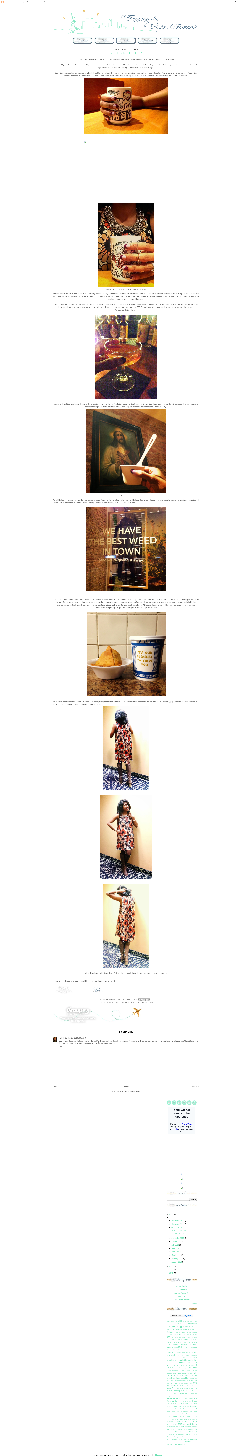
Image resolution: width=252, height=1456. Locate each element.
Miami (188, 1380)
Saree (177, 1401)
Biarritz (194, 1329)
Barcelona (184, 1329)
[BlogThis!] (141, 999)
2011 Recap (170, 1321)
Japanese (175, 1368)
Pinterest (194, 1393)
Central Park (176, 1340)
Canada (178, 1337)
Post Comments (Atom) (131, 1091)
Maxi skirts (173, 1380)
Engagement (193, 1350)
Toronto (175, 1416)
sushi (151, 1002)
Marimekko (181, 1378)
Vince (189, 1419)
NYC (195, 1383)
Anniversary (192, 1323)
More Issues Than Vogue (185, 1383)
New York (171, 1388)
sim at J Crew (141, 289)
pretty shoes (193, 1437)
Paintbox (130, 137)
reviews (174, 1439)
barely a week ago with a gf (177, 65)
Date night (183, 1347)
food (195, 1429)
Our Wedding (175, 1391)
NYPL (184, 1385)
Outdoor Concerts (186, 1391)
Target (178, 1411)
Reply (61, 1046)
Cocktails (124, 1002)
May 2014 (175, 1252)
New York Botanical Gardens (186, 1388)
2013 (171, 1266)
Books (189, 1332)
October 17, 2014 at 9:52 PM (76, 1038)
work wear (181, 1444)
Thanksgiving (185, 1411)
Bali (190, 1327)
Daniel (176, 1347)
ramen (168, 1439)
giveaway (169, 1432)
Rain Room (192, 1396)
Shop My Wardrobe (178, 1234)
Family (169, 1352)
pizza (186, 1437)
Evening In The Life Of (179, 1230)
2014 (171, 1218)
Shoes (194, 1401)
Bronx (176, 1334)
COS (168, 1337)
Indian (145, 1002)
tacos (178, 1442)
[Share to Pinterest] (149, 999)
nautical (194, 1434)
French (169, 1360)
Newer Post (57, 1087)
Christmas (182, 1342)
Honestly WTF (182, 1296)
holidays (185, 1432)
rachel (61, 1038)
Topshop (169, 1416)
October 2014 (176, 1227)
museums (186, 1434)
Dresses (169, 1350)
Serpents (183, 1401)
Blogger (158, 1455)
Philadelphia (184, 1393)
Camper (173, 1337)
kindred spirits (177, 1434)
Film (182, 1355)
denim (175, 1429)
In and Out (186, 1365)
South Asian (175, 1403)
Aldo (195, 1321)
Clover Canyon (191, 1342)
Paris (168, 1393)
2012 (171, 1270)
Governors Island (172, 1363)
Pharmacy (175, 1393)
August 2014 (176, 1241)
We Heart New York (182, 1300)
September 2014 (177, 1238)
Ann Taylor (174, 1323)
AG (176, 1321)
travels (188, 1442)
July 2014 (175, 1245)
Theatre (194, 1414)
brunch (181, 1427)
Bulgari (189, 1334)
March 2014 (176, 1255)
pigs (183, 1437)
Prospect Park (172, 1396)
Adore (191, 1321)
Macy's (169, 1378)
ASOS (180, 1321)
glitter (176, 1432)
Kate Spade (192, 1368)
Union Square (175, 1419)
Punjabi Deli (188, 600)
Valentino (183, 1419)
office (168, 1437)
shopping (193, 1439)
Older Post (195, 1087)
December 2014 (177, 1221)
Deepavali (193, 1347)
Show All (194, 1303)
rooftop (180, 1439)
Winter (175, 1424)
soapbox (169, 1442)
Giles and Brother (190, 1360)
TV (196, 1409)
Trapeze (181, 1416)
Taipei (168, 1411)
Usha (111, 999)
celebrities (188, 1426)
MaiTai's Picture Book (182, 1293)
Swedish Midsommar (187, 1409)
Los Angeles (183, 1375)
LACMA (194, 1370)
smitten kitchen (182, 1286)
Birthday (170, 1332)
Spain (182, 1403)
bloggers (169, 1426)
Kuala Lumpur (185, 1370)
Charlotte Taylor (192, 1339)
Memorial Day (181, 1380)
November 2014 (177, 1224)
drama (185, 1429)
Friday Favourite (177, 1360)
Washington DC (181, 1421)
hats (180, 1432)
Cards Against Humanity (189, 1337)
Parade (194, 1391)
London (175, 1375)
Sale (180, 1398)
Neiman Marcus (192, 1385)
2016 (171, 1211)
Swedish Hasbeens (173, 1409)
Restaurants (172, 1398)
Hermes (172, 1365)
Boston (194, 1332)
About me (186, 1321)
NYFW (179, 1385)
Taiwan (173, 1411)
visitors (169, 1444)
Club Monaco (172, 1345)
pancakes (174, 1437)
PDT (86, 294)
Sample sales (188, 1398)
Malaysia (174, 1378)
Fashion (175, 1352)
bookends (175, 1426)
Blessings (177, 1332)
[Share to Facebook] (146, 999)
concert (169, 1429)
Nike (168, 1391)
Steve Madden (172, 1406)
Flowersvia (174, 1357)
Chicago (175, 1342)
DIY (190, 1345)
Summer (193, 1406)
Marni (187, 1378)
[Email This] (139, 999)
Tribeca (187, 1416)
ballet (189, 1424)
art (184, 1424)
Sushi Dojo (86, 65)
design (180, 1429)
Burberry (194, 1334)
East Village (135, 1002)
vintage (194, 1442)
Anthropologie (112, 1002)
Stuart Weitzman (184, 1406)
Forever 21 (187, 1357)
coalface (194, 1426)
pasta (179, 1437)
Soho (168, 1403)
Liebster (190, 1373)
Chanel (184, 1339)
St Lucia (193, 1403)
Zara (180, 1424)
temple (183, 1442)
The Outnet (186, 1414)
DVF (195, 1345)
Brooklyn (182, 1334)
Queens (182, 1396)
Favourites (181, 1352)
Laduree (169, 1373)
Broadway (170, 1334)
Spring (187, 1403)
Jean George (183, 1368)
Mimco (168, 1383)
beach (194, 1424)
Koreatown (175, 1370)
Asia (186, 1327)
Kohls (169, 1370)
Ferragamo (189, 1352)
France (194, 1357)
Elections (185, 1350)
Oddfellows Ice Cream (139, 404)
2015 (171, 1214)
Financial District (189, 1355)
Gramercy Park (184, 1363)
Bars (189, 1329)
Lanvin (175, 1373)
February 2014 (177, 1259)
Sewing (189, 1401)
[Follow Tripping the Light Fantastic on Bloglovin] (181, 1317)
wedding (174, 1444)
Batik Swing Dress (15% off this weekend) (115, 973)
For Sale (181, 1357)
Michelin (194, 1380)
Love (189, 1375)
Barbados (176, 1329)
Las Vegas (182, 1373)
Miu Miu (174, 1383)
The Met (178, 1414)
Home (126, 1087)
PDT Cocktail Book (144, 307)
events (190, 1429)
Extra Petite (182, 1289)
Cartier (168, 1339)
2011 (171, 1273)
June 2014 (175, 1248)
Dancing (170, 1347)
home (191, 1432)
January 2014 (176, 1262)
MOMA (194, 1375)
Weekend (193, 1421)
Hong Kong (178, 1365)
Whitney (169, 1424)
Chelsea (170, 1342)
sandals (186, 1439)
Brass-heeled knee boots (141, 973)
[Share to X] (144, 999)
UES (192, 1416)
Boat (183, 1332)
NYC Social (171, 1386)
